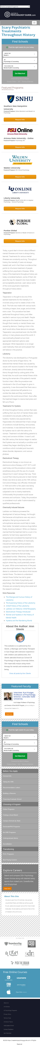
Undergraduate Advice (10, 838)
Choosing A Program (12, 804)
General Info (7, 776)
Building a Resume (9, 793)
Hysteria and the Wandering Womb (19, 620)
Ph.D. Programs (8, 854)
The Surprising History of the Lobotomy (20, 603)
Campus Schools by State (11, 821)
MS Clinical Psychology (22, 170)
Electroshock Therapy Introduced (18, 612)
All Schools (7, 1006)
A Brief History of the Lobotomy (17, 606)
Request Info (20, 119)
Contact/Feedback (8, 1029)
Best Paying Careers (10, 860)
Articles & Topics (8, 1022)
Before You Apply (10, 771)
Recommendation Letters (11, 787)
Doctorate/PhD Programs (11, 826)
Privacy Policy (7, 1014)
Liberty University (12, 198)
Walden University (12, 168)
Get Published (7, 1033)
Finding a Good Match (10, 815)
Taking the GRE (8, 782)
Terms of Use (7, 1018)
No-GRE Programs (9, 832)
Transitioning (8, 849)
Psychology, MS (20, 140)
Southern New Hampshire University (15, 107)
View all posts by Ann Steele (20, 673)
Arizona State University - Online (18, 138)
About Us (6, 1003)
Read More (9, 714)
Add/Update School (9, 1025)
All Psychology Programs (10, 1010)
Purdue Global (10, 231)
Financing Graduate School (12, 799)
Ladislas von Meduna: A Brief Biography (21, 609)
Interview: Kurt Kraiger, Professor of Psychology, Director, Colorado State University (25, 695)
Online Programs (8, 809)
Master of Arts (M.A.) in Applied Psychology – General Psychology (18, 201)
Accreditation (7, 844)
